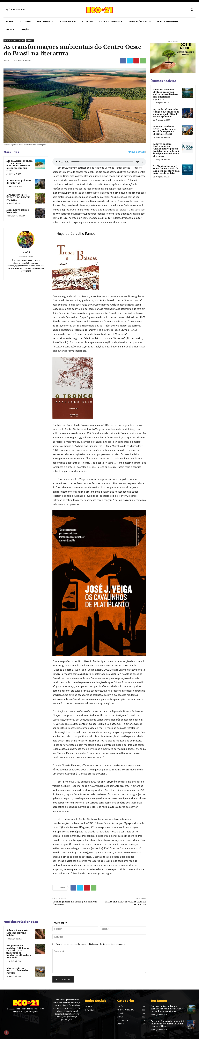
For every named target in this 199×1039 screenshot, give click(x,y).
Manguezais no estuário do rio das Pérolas (17, 970)
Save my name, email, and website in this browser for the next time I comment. (90, 944)
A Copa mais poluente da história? (18, 181)
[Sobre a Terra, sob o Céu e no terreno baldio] (40, 934)
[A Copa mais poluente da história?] (40, 184)
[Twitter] (130, 60)
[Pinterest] (136, 60)
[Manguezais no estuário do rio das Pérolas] (40, 972)
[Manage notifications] (6, 1032)
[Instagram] (186, 10)
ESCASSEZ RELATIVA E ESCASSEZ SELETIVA (125, 903)
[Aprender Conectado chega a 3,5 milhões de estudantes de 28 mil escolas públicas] (187, 113)
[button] (192, 9)
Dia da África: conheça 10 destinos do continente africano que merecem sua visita (19, 166)
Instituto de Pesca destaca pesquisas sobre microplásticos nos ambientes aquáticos (165, 94)
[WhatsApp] (143, 60)
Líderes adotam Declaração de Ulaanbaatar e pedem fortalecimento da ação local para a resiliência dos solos (166, 150)
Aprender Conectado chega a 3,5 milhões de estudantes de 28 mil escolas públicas (166, 113)
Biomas (22, 40)
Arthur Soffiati (10, 40)
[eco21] (26, 239)
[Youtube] (15, 1017)
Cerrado (30, 40)
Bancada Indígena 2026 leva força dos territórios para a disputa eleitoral (164, 130)
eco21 (8, 60)
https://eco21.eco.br (26, 256)
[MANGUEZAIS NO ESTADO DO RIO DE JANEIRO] (40, 198)
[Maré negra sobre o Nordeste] (40, 213)
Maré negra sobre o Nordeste (17, 211)
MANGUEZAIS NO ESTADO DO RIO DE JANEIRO (18, 197)
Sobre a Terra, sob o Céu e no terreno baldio (18, 933)
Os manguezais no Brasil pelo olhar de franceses (74, 903)
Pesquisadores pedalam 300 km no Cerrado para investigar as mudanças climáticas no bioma (18, 951)
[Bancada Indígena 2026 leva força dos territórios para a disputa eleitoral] (187, 130)
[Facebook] (180, 10)
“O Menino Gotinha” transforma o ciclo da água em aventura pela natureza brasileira (166, 170)
